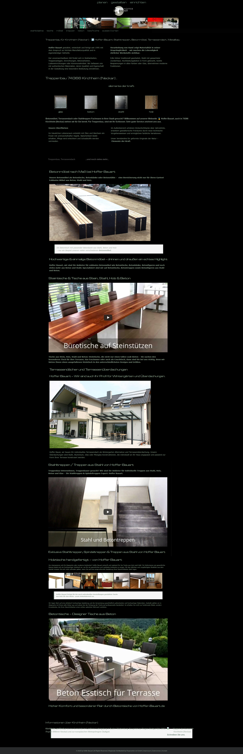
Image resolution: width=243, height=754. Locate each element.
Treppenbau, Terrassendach (61, 159)
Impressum (147, 751)
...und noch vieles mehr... (97, 159)
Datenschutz (156, 751)
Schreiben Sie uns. (176, 735)
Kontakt (164, 751)
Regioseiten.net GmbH (134, 751)
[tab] (62, 159)
